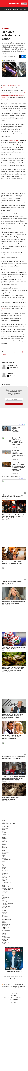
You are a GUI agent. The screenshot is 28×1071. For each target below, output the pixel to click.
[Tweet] (20, 56)
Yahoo (3, 308)
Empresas (15, 9)
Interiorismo (5, 892)
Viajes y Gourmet (6, 859)
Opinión (4, 846)
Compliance (14, 995)
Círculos (4, 855)
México (4, 840)
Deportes (4, 877)
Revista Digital (24, 3)
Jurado (3, 943)
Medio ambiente (6, 897)
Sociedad (4, 847)
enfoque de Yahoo (14, 140)
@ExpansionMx (14, 367)
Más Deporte (5, 927)
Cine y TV (4, 879)
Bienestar (4, 940)
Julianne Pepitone (12, 365)
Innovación (5, 904)
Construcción (5, 886)
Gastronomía (5, 934)
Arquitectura (5, 891)
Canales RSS (13, 1000)
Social (3, 898)
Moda (3, 856)
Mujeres (4, 832)
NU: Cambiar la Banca (14, 971)
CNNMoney (10, 373)
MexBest (4, 933)
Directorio (13, 1002)
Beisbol (4, 922)
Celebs (4, 868)
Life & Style (5, 873)
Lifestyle (4, 928)
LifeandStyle (5, 834)
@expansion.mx (14, 978)
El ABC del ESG (6, 906)
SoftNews (20, 352)
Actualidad (4, 912)
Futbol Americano (6, 924)
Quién (3, 850)
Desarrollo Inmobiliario (8, 888)
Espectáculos (5, 852)
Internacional (5, 826)
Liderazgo (4, 913)
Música (3, 880)
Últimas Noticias (8, 9)
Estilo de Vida (5, 942)
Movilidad (4, 901)
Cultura (4, 861)
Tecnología (5, 28)
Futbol (3, 921)
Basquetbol (5, 925)
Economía (4, 825)
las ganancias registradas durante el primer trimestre (13, 95)
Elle (3, 864)
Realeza (4, 853)
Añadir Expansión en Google (9, 60)
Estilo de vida (5, 870)
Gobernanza (5, 900)
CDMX (3, 843)
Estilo (3, 874)
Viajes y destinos (6, 937)
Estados (4, 844)
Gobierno (4, 838)
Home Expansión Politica (8, 823)
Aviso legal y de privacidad (13, 997)
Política (20, 9)
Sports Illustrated (6, 919)
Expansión (4, 820)
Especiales (5, 916)
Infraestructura (6, 889)
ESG (3, 831)
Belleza (4, 858)
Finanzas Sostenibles (8, 903)
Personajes (5, 939)
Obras (3, 829)
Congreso (4, 841)
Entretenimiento (6, 876)
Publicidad (13, 993)
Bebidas (4, 936)
